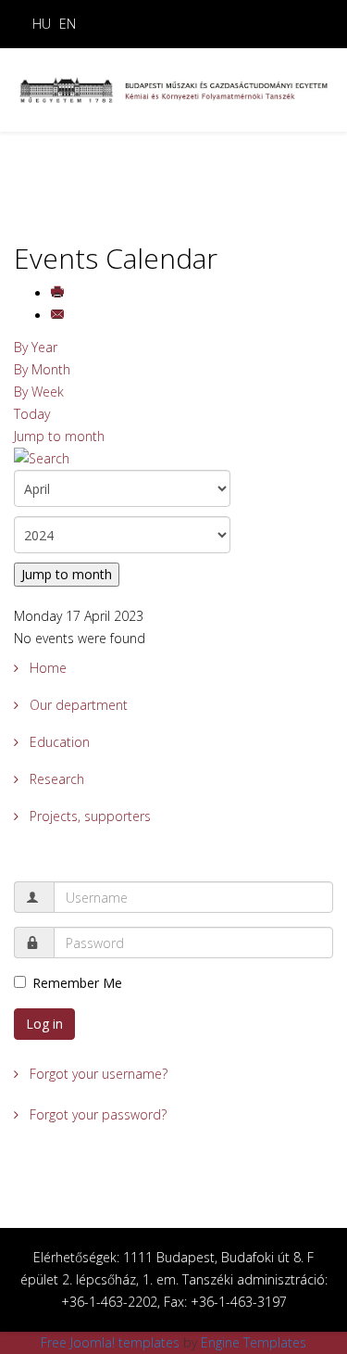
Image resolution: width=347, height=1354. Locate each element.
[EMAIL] (59, 315)
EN (67, 23)
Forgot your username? (96, 1073)
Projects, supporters (88, 816)
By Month (42, 369)
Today (32, 414)
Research (55, 779)
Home (46, 668)
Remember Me (77, 983)
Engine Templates (253, 1342)
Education (58, 742)
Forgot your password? (96, 1114)
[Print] (59, 293)
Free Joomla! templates (110, 1342)
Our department (77, 705)
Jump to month (59, 436)
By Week (39, 391)
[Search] (173, 459)
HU (41, 23)
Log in (44, 1023)
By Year (35, 347)
